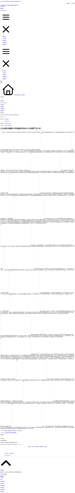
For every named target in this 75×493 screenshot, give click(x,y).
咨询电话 (2, 487)
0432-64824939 (3, 10)
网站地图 (2, 476)
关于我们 (2, 104)
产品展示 (2, 483)
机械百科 (23, 94)
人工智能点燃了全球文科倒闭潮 (10, 432)
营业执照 (2, 470)
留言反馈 (2, 491)
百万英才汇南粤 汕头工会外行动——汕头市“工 (13, 430)
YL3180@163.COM (7, 455)
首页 (1, 479)
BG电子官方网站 (17, 94)
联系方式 (73, 3)
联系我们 (2, 110)
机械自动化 (2, 108)
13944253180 (6, 453)
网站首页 (68, 3)
